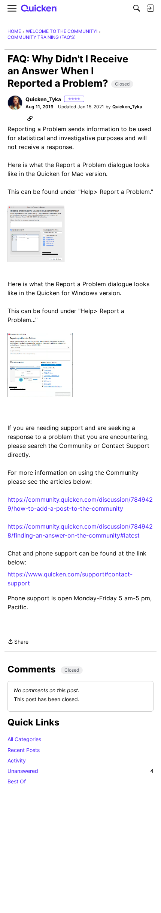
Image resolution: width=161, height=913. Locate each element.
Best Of (16, 781)
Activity (16, 760)
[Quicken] (39, 8)
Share (17, 642)
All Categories (24, 739)
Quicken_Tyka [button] (43, 99)
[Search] (136, 8)
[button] (14, 102)
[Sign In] (150, 8)
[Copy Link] (29, 118)
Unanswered (80, 771)
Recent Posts (23, 750)
